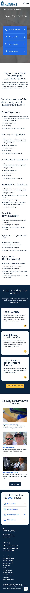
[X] (6, 550)
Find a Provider (8, 561)
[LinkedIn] (10, 550)
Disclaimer (5, 586)
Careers (6, 556)
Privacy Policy (12, 586)
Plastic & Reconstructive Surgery (12, 9)
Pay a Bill (6, 577)
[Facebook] (3, 550)
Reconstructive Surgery (15, 386)
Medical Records (7, 570)
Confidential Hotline (8, 558)
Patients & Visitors (8, 572)
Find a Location (8, 563)
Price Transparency (8, 579)
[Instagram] (8, 550)
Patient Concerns (8, 575)
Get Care (5, 568)
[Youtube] (13, 550)
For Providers (6, 565)
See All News (15, 484)
